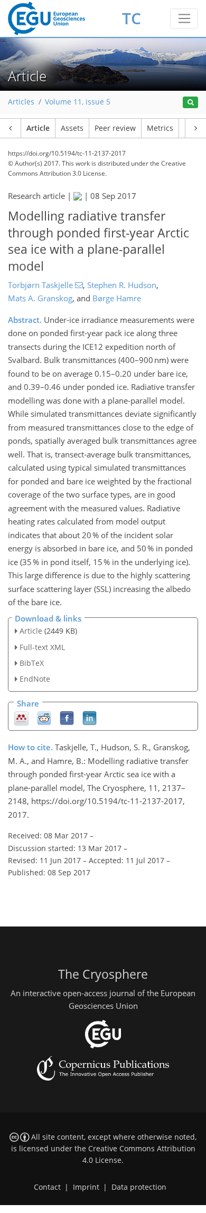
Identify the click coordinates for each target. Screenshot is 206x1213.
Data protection (138, 1187)
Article (38, 128)
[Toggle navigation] (184, 18)
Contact (47, 1187)
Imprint (86, 1187)
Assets (72, 128)
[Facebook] (67, 718)
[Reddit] (44, 718)
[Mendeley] (21, 718)
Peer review (115, 128)
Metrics (160, 128)
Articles (21, 102)
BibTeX (32, 663)
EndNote (35, 679)
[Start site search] (190, 103)
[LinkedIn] (89, 718)
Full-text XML (42, 647)
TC (131, 18)
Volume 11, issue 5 (77, 102)
